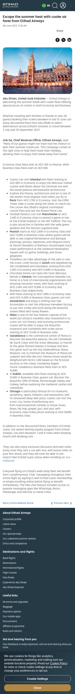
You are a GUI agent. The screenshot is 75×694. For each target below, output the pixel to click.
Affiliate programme (13, 626)
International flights (13, 567)
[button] (46, 5)
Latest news (9, 524)
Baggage (8, 606)
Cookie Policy (58, 663)
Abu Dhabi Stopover (13, 587)
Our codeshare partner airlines (19, 538)
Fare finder (8, 577)
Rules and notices (12, 631)
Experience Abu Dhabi (15, 582)
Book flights (9, 558)
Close (37, 687)
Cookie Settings (37, 678)
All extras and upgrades (15, 601)
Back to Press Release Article (18, 503)
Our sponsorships (12, 533)
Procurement (10, 621)
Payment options (12, 611)
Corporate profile (12, 519)
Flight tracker (10, 572)
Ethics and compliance (15, 543)
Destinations (9, 562)
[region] (37, 672)
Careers (7, 528)
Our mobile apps (11, 616)
